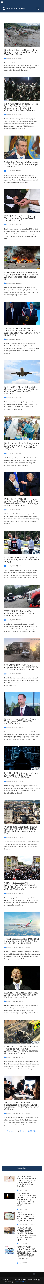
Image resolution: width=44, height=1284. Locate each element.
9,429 (30, 1131)
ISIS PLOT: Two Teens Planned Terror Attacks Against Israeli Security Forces (20, 218)
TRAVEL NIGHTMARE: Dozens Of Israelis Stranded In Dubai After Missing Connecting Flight (21, 941)
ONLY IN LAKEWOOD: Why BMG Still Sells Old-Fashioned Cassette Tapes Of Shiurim (26, 1216)
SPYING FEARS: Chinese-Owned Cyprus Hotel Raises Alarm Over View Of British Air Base (21, 775)
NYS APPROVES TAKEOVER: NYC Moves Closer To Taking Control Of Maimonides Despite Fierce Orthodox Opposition (26, 1233)
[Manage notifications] (39, 1279)
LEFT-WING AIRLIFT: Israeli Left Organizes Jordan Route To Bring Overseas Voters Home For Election (21, 390)
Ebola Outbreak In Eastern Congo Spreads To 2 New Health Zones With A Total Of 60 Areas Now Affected (21, 446)
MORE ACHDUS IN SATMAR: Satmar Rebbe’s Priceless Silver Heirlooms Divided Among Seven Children (21, 1106)
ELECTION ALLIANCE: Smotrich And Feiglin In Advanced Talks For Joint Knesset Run (21, 995)
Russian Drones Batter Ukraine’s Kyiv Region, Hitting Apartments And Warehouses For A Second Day (21, 276)
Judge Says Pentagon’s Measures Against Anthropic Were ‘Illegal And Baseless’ (21, 165)
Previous (10, 1131)
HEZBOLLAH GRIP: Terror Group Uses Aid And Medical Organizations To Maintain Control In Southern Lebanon (21, 107)
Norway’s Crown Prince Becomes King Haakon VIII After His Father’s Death (21, 721)
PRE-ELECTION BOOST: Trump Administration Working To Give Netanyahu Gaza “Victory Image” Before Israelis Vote (21, 502)
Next (35, 1131)
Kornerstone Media (20, 1282)
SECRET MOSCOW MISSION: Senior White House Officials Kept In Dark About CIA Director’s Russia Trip (22, 332)
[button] (2, 2)
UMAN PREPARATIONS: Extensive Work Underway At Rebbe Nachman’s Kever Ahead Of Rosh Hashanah (20, 886)
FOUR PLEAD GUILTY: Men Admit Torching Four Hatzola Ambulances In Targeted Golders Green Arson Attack (21, 1050)
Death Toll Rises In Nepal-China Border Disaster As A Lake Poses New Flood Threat (21, 52)
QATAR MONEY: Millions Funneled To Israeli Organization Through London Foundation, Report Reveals (26, 1181)
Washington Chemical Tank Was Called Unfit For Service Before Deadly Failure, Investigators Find (21, 830)
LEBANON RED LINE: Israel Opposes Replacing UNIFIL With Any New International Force (21, 667)
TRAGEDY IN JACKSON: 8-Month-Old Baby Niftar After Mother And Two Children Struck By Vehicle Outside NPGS (27, 1199)
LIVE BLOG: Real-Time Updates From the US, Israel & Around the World (21, 560)
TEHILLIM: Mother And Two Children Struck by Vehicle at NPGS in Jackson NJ (19, 614)
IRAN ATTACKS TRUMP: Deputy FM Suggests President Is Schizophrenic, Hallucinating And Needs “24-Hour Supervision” (27, 1253)
